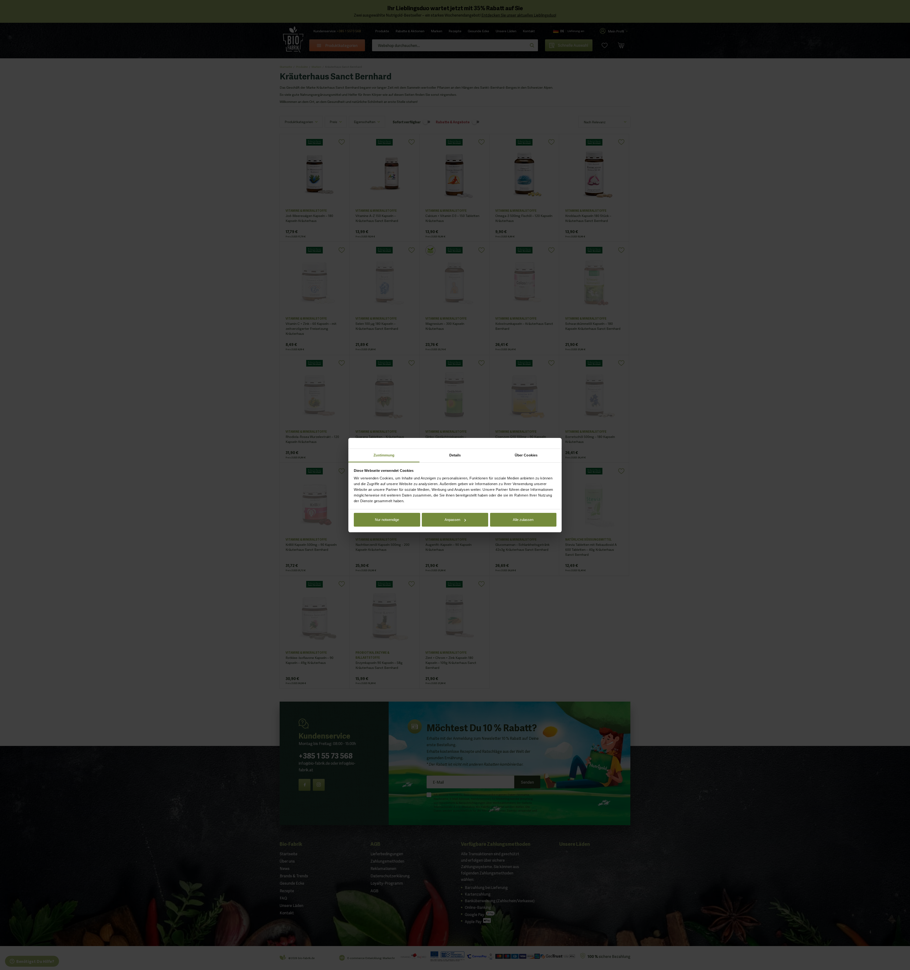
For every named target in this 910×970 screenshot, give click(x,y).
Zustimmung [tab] (384, 455)
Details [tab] (455, 455)
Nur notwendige (387, 520)
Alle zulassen (523, 520)
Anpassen (452, 520)
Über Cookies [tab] (526, 455)
